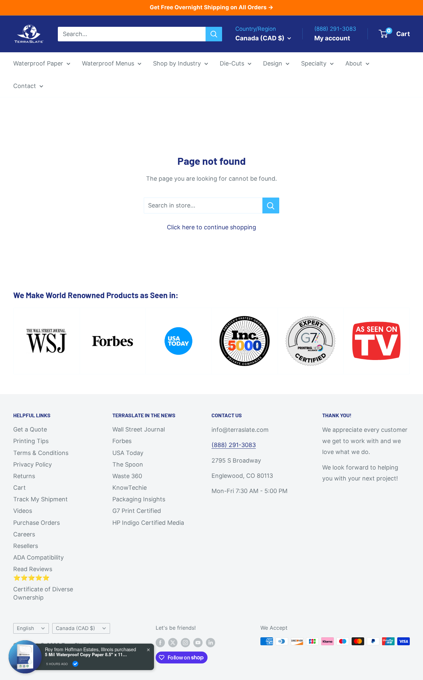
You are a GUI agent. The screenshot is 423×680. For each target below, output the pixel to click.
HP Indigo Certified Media (148, 522)
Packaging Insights (138, 499)
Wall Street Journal (138, 429)
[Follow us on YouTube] (198, 642)
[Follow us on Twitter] (172, 642)
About (353, 63)
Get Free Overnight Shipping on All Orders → (211, 7)
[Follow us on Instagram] (185, 642)
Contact (24, 85)
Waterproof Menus (108, 63)
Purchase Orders (36, 522)
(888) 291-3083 (234, 444)
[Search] (214, 33)
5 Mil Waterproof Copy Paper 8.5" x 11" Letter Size (86, 654)
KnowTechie (129, 487)
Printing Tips (31, 440)
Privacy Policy (32, 464)
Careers (24, 534)
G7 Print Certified (136, 510)
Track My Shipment (40, 499)
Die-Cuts (232, 63)
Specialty (314, 63)
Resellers (25, 545)
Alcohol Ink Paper (322, 128)
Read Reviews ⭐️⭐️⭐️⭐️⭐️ (32, 573)
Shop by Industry (177, 63)
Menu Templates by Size (292, 113)
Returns (24, 476)
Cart (19, 487)
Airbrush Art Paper (323, 142)
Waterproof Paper (38, 63)
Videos (22, 510)
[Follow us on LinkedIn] (210, 642)
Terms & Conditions (40, 452)
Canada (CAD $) (75, 628)
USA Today (127, 452)
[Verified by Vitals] (75, 664)
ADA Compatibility (38, 557)
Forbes (122, 440)
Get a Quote (30, 429)
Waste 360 (127, 476)
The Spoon (127, 464)
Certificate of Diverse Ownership (43, 593)
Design (272, 63)
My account (332, 38)
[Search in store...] (270, 205)
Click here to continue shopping (211, 227)
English (25, 628)
